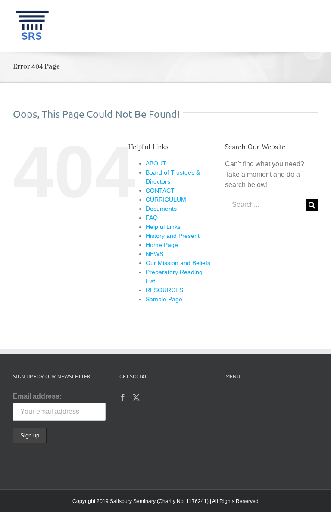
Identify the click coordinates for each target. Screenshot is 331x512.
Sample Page (164, 299)
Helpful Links (163, 226)
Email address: (37, 396)
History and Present (173, 235)
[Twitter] (136, 397)
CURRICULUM (166, 199)
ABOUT (156, 163)
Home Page (162, 244)
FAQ (152, 217)
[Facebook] (122, 397)
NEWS (154, 253)
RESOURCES (164, 290)
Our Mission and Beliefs (178, 262)
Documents (161, 208)
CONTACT (160, 190)
